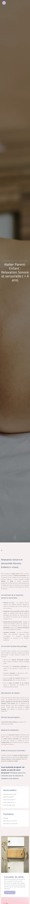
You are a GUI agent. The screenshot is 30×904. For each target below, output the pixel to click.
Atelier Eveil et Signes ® (9, 799)
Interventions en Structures (10, 821)
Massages (5, 818)
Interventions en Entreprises (10, 823)
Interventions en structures (15, 260)
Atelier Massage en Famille (9, 794)
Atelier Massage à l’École (9, 805)
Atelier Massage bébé (8, 797)
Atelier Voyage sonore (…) (9, 802)
